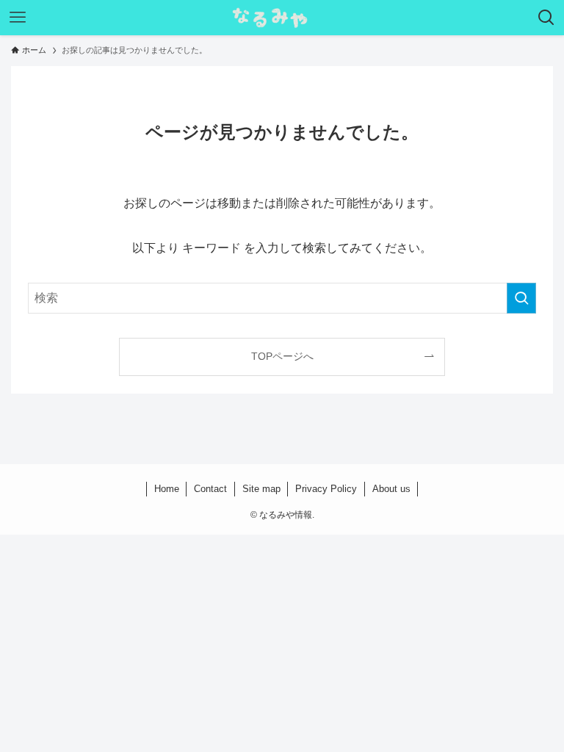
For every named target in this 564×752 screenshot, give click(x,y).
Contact (210, 488)
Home (166, 488)
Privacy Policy (326, 488)
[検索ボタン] (546, 17)
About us (391, 488)
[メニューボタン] (17, 17)
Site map (261, 488)
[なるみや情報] (282, 17)
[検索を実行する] (521, 298)
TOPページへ (282, 356)
